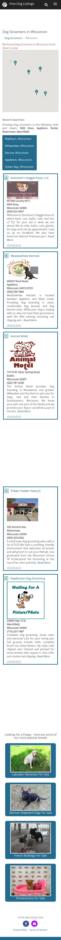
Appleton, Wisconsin (18, 160)
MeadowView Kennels (22, 256)
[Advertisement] (30, 17)
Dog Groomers (13, 38)
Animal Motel (16, 336)
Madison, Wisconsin (18, 139)
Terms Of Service (38, 929)
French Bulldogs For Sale (30, 855)
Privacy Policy (20, 929)
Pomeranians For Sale (30, 898)
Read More (30, 320)
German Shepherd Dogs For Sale (30, 813)
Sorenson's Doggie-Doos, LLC (27, 178)
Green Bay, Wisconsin (19, 167)
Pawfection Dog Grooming (25, 578)
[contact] (34, 924)
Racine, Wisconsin (17, 153)
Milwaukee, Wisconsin (19, 146)
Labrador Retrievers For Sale (30, 774)
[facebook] (26, 924)
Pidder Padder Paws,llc (23, 491)
